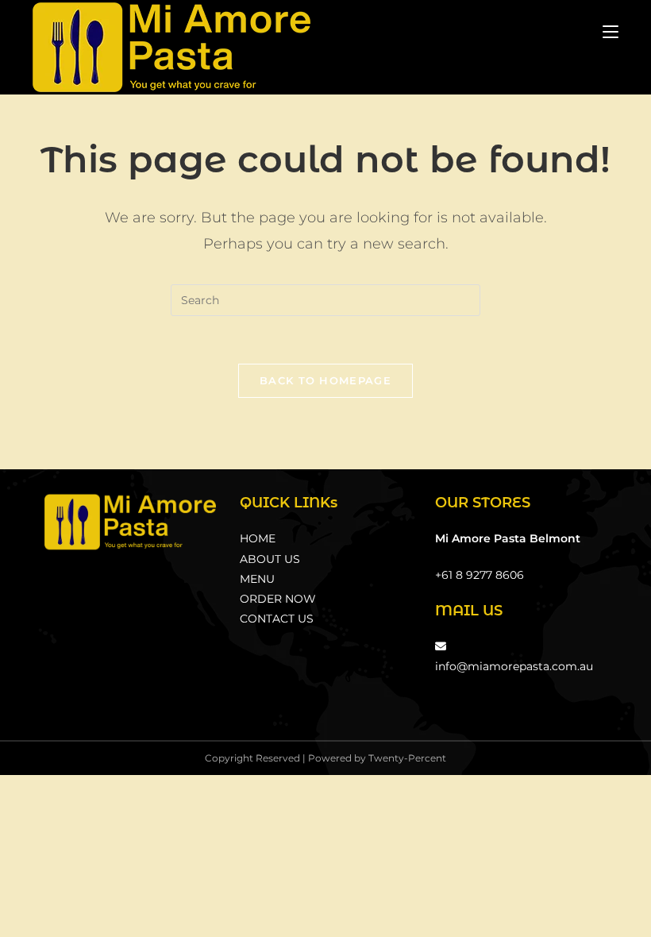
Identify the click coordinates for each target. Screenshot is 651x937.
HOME (257, 538)
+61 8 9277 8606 (479, 575)
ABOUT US (270, 559)
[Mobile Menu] (610, 31)
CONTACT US (277, 618)
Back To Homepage (325, 380)
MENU (257, 579)
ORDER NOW (278, 599)
